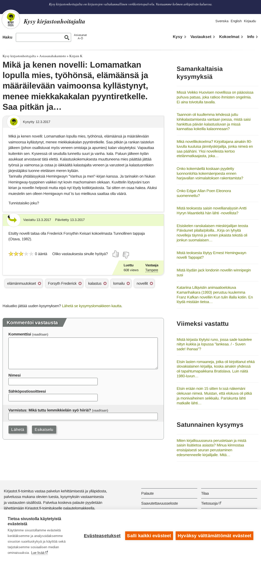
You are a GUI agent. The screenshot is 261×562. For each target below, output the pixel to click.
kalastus (94, 283)
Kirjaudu (250, 21)
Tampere (151, 270)
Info (250, 36)
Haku (7, 37)
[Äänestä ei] (125, 255)
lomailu (119, 283)
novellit (142, 283)
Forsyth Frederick (62, 283)
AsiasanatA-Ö (80, 36)
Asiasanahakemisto (52, 56)
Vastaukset (200, 36)
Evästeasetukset (102, 535)
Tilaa (205, 493)
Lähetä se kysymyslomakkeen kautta (91, 306)
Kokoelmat (229, 36)
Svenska (221, 21)
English (236, 21)
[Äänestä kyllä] (116, 254)
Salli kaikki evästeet (149, 535)
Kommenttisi (19, 334)
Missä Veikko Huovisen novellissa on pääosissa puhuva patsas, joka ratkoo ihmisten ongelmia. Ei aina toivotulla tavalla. (215, 97)
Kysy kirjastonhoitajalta (19, 56)
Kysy (177, 36)
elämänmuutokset (21, 283)
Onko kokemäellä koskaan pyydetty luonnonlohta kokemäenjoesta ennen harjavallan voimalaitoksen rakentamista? (210, 173)
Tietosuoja (209, 503)
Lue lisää (37, 553)
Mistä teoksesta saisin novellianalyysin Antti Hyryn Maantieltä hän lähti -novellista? (211, 210)
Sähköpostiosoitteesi (27, 391)
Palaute (147, 493)
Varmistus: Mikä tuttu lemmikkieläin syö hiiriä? (49, 410)
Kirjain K (76, 56)
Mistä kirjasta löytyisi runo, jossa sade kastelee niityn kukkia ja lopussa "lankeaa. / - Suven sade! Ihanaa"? (214, 344)
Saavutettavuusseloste (159, 503)
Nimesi (14, 375)
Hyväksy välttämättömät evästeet (214, 535)
